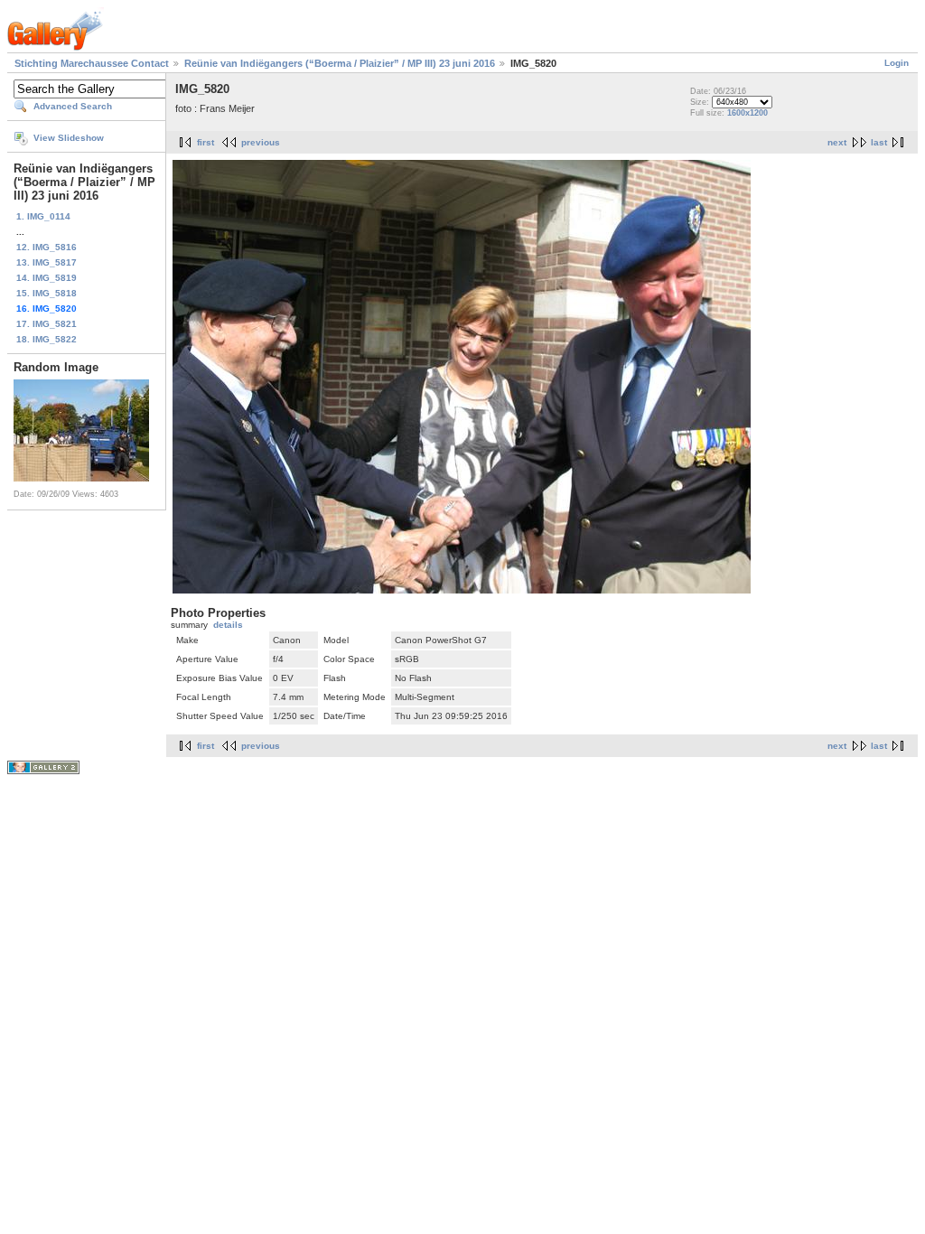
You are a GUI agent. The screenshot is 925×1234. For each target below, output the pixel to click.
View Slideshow (68, 138)
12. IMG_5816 (46, 247)
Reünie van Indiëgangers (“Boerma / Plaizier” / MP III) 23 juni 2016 (339, 63)
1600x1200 (747, 112)
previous (260, 142)
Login (896, 63)
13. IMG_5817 (46, 262)
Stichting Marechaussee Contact (91, 63)
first (205, 142)
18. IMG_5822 (46, 339)
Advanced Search (72, 106)
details (228, 625)
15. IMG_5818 (46, 293)
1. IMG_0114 (43, 216)
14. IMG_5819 (46, 278)
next (836, 142)
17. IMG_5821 (46, 324)
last (879, 142)
